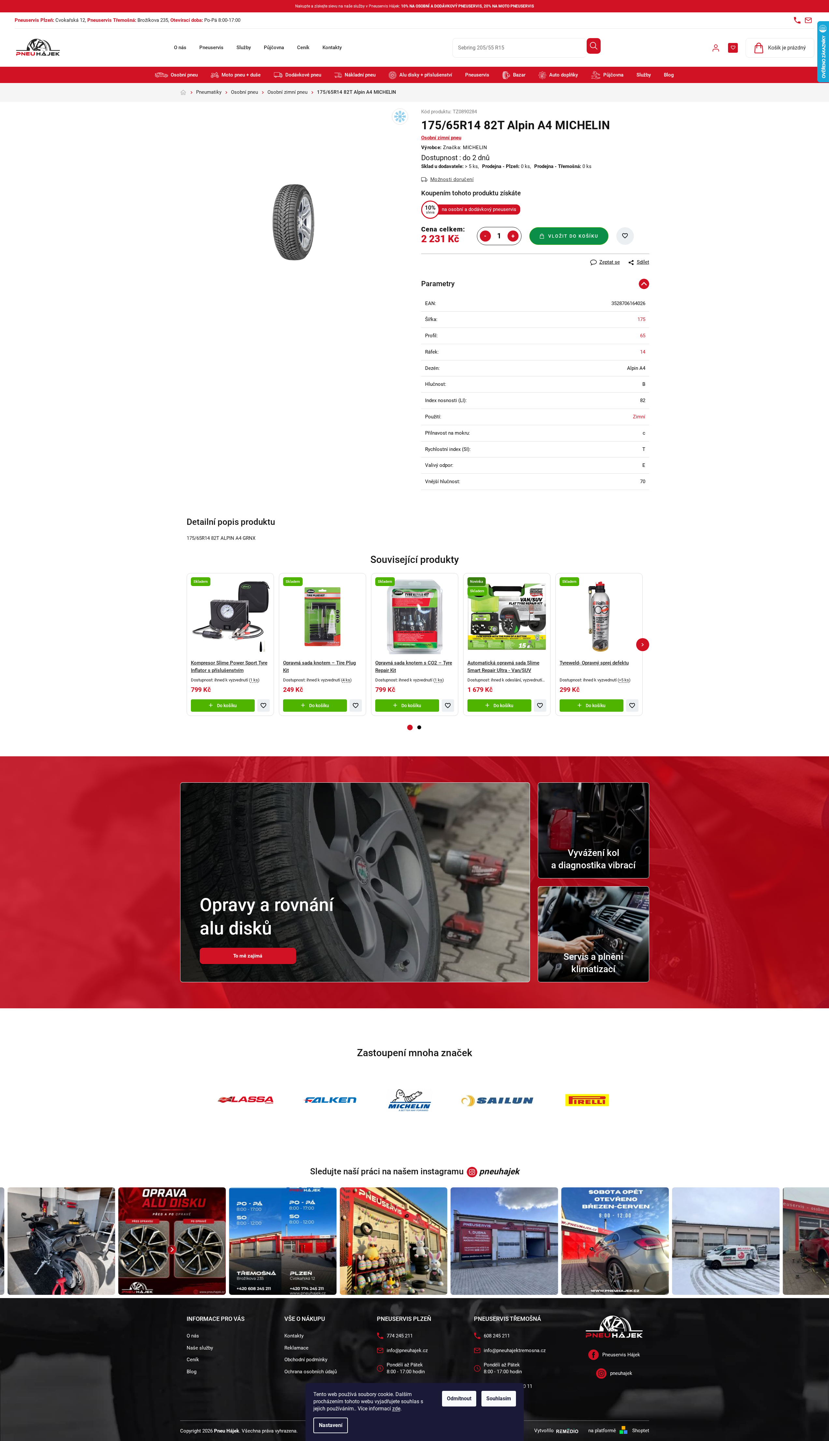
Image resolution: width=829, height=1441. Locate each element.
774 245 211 (400, 1336)
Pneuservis (211, 47)
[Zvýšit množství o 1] (513, 236)
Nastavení (330, 1425)
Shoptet (640, 1431)
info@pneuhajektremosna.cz (515, 1350)
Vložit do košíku (573, 236)
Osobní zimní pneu (441, 138)
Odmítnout (459, 1398)
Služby (243, 47)
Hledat (594, 46)
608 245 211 (497, 1336)
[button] (642, 644)
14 (642, 352)
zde (396, 1409)
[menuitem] (176, 75)
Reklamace (296, 1348)
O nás (180, 47)
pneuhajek (621, 1373)
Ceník (303, 47)
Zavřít (457, 257)
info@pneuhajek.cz (407, 1350)
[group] (149, 1241)
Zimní (639, 417)
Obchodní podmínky (305, 1360)
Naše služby (200, 1348)
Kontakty (332, 47)
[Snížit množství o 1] (485, 236)
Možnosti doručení (452, 179)
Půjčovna (274, 47)
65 (642, 336)
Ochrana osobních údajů (310, 1372)
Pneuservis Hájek (621, 1355)
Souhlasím (498, 1398)
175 (641, 319)
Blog (191, 1372)
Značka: (465, 147)
